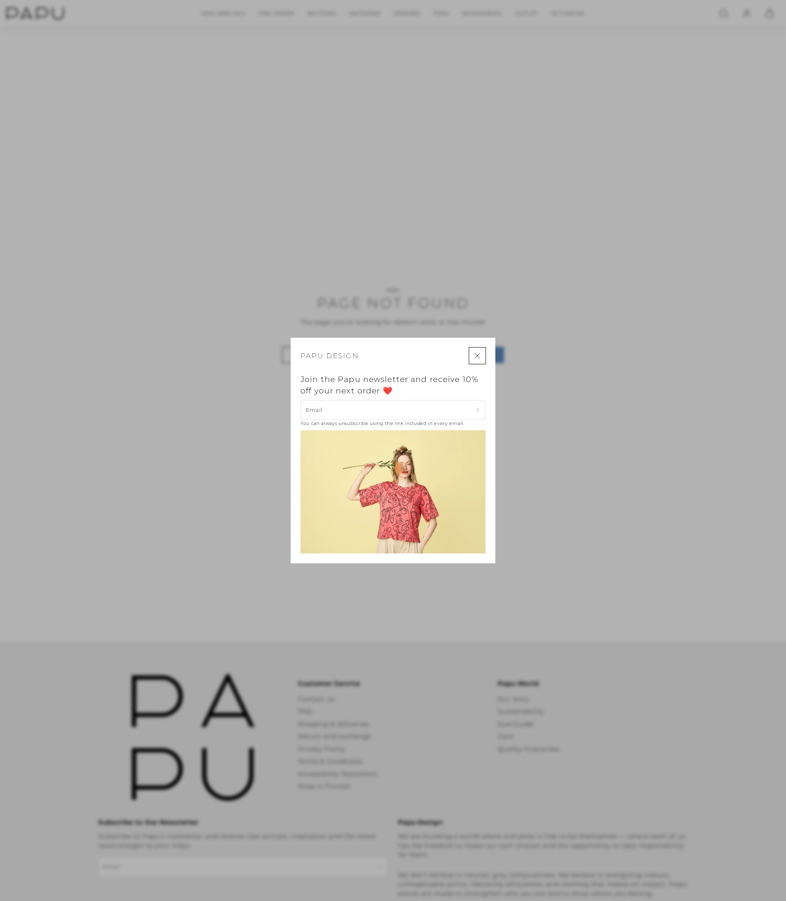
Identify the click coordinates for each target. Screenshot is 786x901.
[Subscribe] (478, 410)
